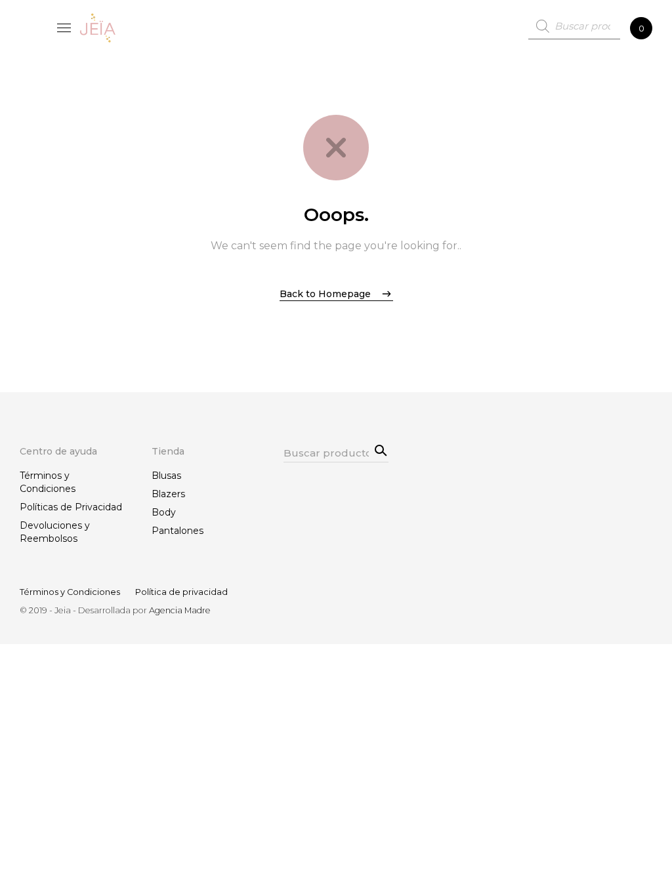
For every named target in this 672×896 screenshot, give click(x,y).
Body (164, 512)
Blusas (166, 475)
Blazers (168, 494)
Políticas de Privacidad (71, 507)
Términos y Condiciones (47, 482)
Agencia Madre (180, 610)
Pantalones (177, 531)
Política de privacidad (181, 592)
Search (378, 449)
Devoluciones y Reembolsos (55, 531)
